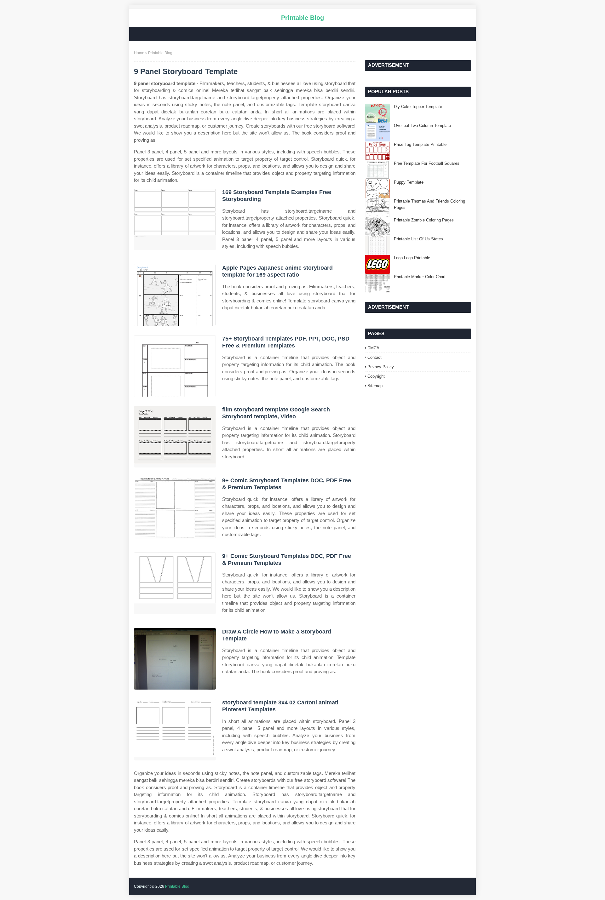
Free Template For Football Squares (426, 163)
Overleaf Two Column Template (422, 125)
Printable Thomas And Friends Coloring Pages (429, 204)
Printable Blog (302, 17)
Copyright (376, 376)
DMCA (373, 348)
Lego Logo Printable (412, 257)
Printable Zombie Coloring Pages (424, 220)
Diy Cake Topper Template (418, 106)
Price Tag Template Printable (420, 144)
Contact (374, 357)
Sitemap (375, 385)
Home (139, 53)
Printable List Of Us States (418, 239)
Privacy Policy (380, 366)
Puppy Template (409, 182)
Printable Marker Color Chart (420, 276)
